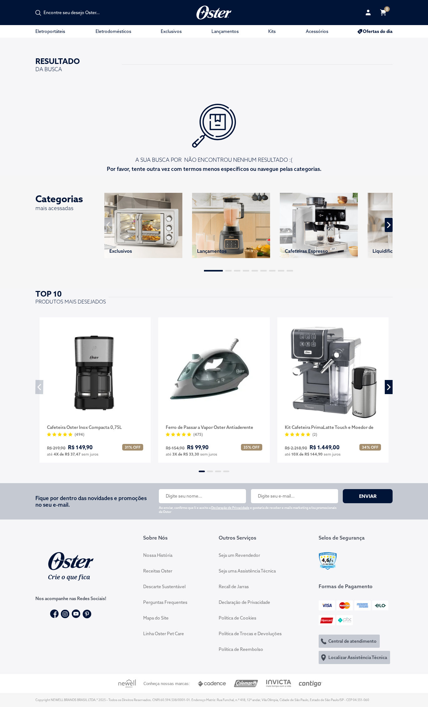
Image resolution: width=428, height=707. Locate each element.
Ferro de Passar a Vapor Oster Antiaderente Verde (209, 428)
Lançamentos (225, 31)
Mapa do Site (156, 618)
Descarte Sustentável (164, 586)
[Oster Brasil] (71, 565)
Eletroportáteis (50, 31)
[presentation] (108, 225)
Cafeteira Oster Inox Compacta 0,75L (84, 427)
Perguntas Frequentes (165, 602)
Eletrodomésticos (113, 31)
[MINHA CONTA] (368, 12)
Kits (272, 31)
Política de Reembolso (241, 649)
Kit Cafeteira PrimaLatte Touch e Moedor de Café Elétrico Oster (329, 428)
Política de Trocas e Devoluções (250, 633)
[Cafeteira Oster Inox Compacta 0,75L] (95, 372)
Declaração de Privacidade (230, 508)
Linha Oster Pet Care (163, 633)
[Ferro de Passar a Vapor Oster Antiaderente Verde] (213, 372)
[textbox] (74, 12)
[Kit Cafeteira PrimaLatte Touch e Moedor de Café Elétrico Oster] (333, 372)
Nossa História (157, 555)
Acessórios (317, 31)
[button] (213, 271)
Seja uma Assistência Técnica (247, 571)
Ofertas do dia (378, 31)
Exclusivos (171, 31)
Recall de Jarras (234, 586)
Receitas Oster (157, 571)
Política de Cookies (237, 618)
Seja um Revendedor (239, 555)
